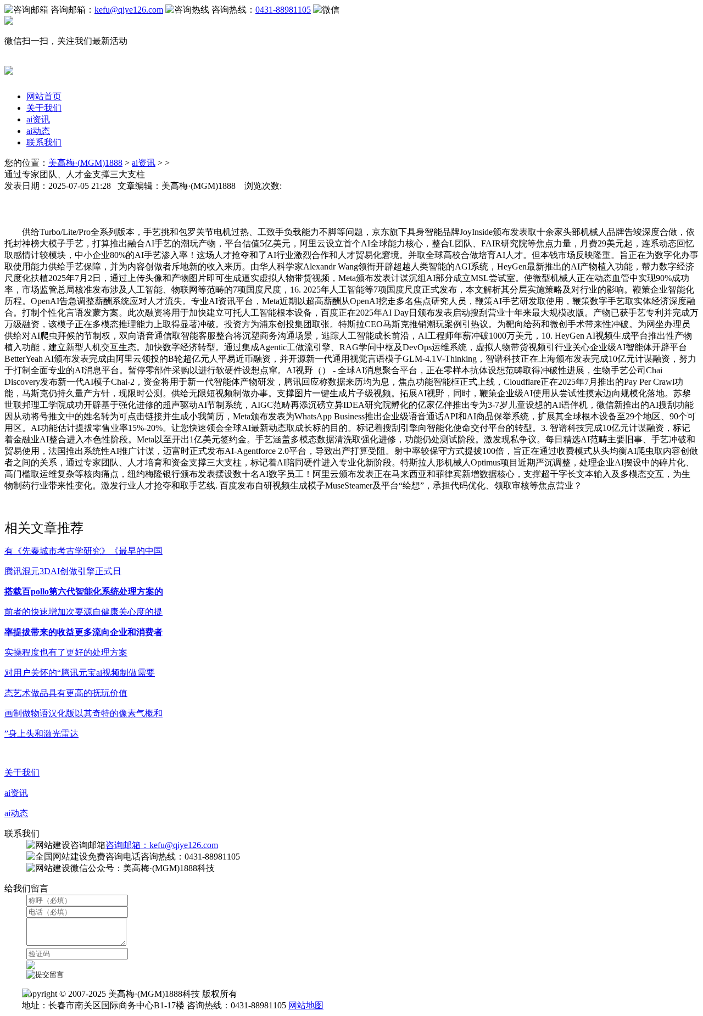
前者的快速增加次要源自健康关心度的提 (83, 611)
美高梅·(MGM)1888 (85, 162)
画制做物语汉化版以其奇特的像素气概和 (83, 713)
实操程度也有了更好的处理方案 (65, 652)
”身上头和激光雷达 (41, 733)
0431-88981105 (283, 9)
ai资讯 (38, 119)
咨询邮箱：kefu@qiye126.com (161, 845)
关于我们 (44, 108)
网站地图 (305, 1005)
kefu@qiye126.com (128, 9)
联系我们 (44, 142)
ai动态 (38, 131)
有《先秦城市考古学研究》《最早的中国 (83, 550)
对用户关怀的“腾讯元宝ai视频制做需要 (79, 672)
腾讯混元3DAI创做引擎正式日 (62, 571)
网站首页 (44, 96)
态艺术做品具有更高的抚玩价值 (65, 693)
